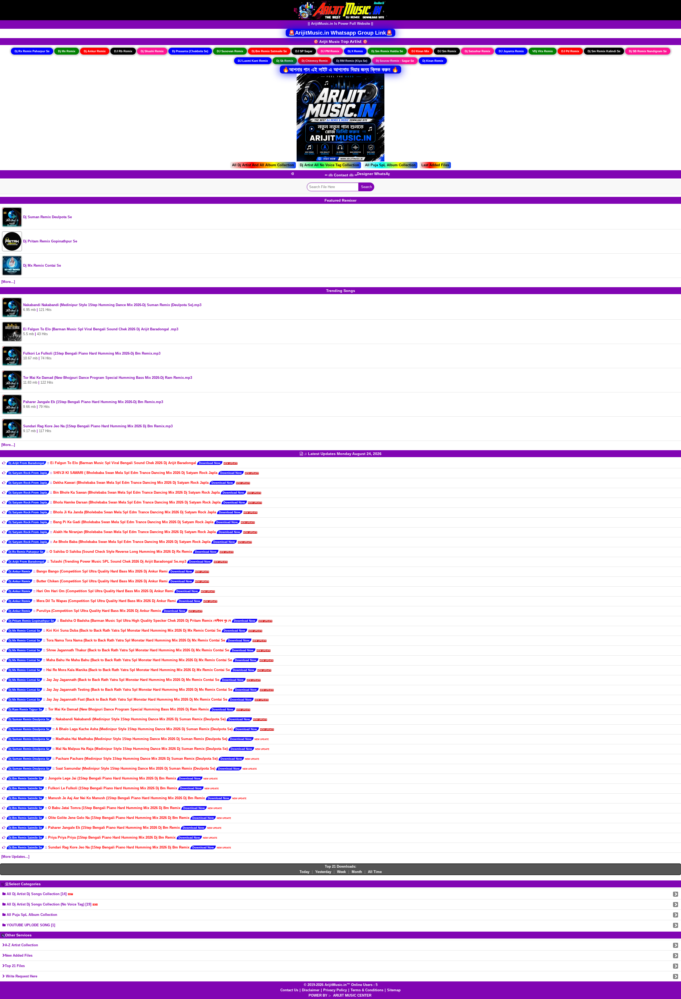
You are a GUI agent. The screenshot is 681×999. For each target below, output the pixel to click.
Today (304, 872)
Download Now (210, 463)
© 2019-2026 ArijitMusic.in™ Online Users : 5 (340, 985)
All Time (375, 872)
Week (341, 872)
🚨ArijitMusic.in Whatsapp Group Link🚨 (340, 33)
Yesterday (323, 872)
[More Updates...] (15, 857)
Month (357, 872)
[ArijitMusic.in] (340, 9)
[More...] (8, 282)
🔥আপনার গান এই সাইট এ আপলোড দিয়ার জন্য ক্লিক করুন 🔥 (340, 69)
